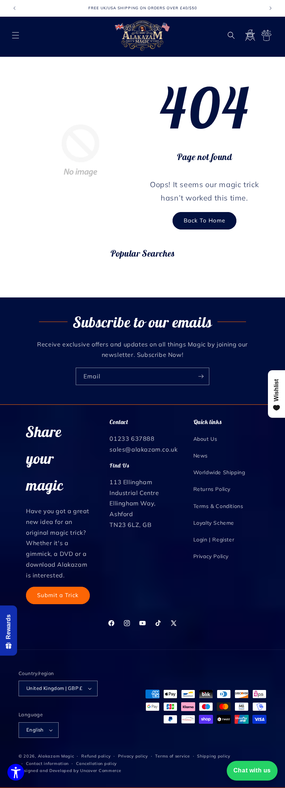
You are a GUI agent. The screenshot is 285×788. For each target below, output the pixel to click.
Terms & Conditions (218, 506)
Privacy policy (133, 756)
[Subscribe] (201, 376)
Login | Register (214, 539)
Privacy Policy (211, 556)
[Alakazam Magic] (142, 35)
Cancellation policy (96, 763)
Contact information (47, 763)
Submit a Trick (58, 595)
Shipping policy (213, 756)
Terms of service (172, 756)
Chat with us (252, 770)
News (200, 455)
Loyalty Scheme (213, 523)
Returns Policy (211, 489)
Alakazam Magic (56, 756)
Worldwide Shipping (219, 472)
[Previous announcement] (14, 8)
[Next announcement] (270, 8)
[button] (15, 35)
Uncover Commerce (100, 770)
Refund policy (96, 756)
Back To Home (204, 220)
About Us (205, 439)
